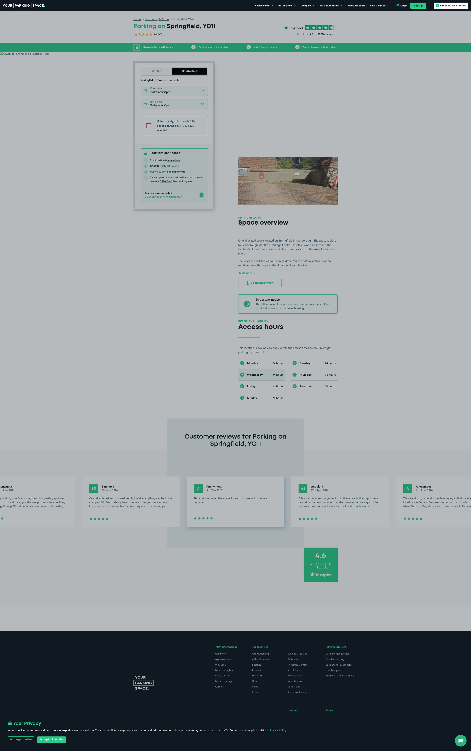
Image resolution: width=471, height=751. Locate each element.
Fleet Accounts (356, 5)
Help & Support (378, 5)
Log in (403, 5)
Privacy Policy (278, 730)
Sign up (418, 5)
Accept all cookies (51, 739)
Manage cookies (21, 739)
